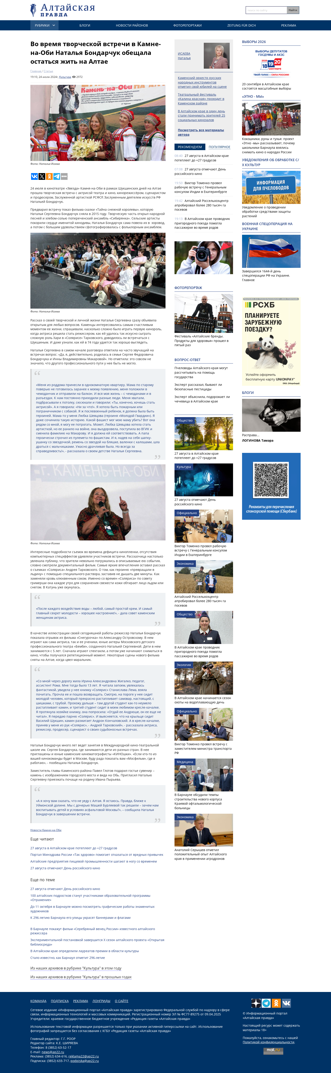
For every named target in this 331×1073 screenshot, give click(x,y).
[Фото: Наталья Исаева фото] (98, 235)
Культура (65, 77)
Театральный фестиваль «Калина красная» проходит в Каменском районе (201, 98)
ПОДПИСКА (60, 1001)
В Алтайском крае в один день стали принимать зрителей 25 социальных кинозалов (201, 115)
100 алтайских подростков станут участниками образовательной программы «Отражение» (90, 897)
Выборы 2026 (254, 41)
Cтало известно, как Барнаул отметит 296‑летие (67, 958)
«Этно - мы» (253, 96)
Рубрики (42, 25)
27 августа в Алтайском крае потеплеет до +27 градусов (73, 848)
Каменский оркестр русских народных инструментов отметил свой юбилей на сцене (202, 82)
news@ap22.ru (53, 1052)
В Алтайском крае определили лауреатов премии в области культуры (84, 951)
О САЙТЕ (121, 1001)
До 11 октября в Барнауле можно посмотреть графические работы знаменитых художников (92, 908)
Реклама (288, 25)
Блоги (84, 25)
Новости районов (132, 25)
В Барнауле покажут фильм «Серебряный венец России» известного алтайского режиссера (92, 931)
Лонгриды (101, 1001)
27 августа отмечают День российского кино (65, 868)
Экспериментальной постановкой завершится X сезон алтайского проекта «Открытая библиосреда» (97, 942)
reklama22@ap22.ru (83, 1056)
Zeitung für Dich (241, 25)
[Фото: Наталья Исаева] (98, 123)
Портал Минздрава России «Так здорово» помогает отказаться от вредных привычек (96, 854)
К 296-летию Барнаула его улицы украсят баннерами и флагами (80, 917)
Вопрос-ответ (187, 359)
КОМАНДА (38, 1001)
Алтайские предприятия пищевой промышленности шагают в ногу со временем (93, 861)
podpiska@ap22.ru (84, 1061)
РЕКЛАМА (80, 1001)
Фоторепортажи (187, 25)
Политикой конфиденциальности (268, 1042)
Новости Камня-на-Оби (45, 830)
